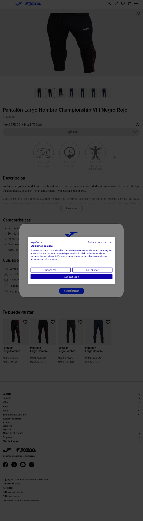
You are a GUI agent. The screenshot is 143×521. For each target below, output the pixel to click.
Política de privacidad (100, 242)
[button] (37, 242)
